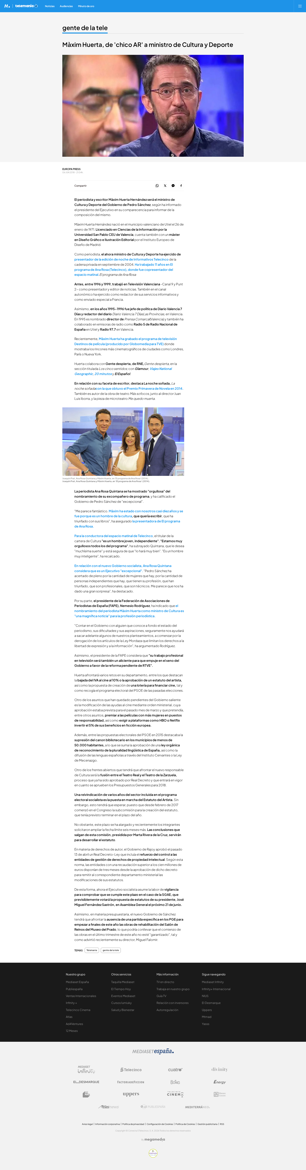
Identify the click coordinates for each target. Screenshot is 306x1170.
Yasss (205, 1024)
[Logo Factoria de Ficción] (130, 1082)
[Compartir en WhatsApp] (157, 186)
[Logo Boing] (175, 1082)
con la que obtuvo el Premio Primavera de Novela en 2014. (139, 388)
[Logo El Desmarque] (86, 1082)
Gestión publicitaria (207, 1124)
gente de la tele (85, 27)
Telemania (92, 950)
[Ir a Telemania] (26, 6)
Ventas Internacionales (81, 996)
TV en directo (165, 982)
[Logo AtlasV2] (108, 1106)
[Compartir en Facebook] (181, 186)
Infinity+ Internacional (216, 989)
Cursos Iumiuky (121, 1003)
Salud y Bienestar (122, 1010)
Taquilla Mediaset (122, 982)
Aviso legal (87, 1124)
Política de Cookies (185, 1124)
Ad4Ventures (74, 1024)
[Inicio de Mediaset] (7, 6)
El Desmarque (211, 1003)
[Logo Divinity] (220, 1069)
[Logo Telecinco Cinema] (175, 1094)
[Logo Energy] (220, 1082)
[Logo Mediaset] (153, 1053)
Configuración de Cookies (160, 1124)
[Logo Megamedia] (155, 1139)
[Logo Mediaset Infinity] (86, 1069)
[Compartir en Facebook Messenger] (173, 186)
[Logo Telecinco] (130, 1069)
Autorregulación (167, 1010)
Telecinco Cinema (78, 1010)
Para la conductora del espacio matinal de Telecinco (113, 536)
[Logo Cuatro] (175, 1069)
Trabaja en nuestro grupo (173, 989)
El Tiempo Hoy (121, 989)
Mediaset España (77, 982)
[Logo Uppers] (131, 1094)
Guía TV (161, 996)
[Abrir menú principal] (300, 6)
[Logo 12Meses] (220, 1094)
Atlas (69, 1017)
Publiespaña (74, 989)
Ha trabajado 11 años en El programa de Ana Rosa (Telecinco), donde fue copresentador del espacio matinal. (123, 269)
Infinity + (71, 1003)
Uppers (207, 1010)
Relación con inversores (173, 1003)
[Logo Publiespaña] (153, 1106)
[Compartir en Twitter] (165, 186)
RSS (222, 1124)
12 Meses (72, 1031)
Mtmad (206, 1017)
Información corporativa (107, 1124)
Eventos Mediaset (123, 996)
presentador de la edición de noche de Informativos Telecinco (121, 259)
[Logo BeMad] (86, 1094)
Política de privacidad (133, 1124)
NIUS (205, 996)
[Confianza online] (153, 1156)
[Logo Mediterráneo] (197, 1106)
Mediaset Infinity (213, 982)
